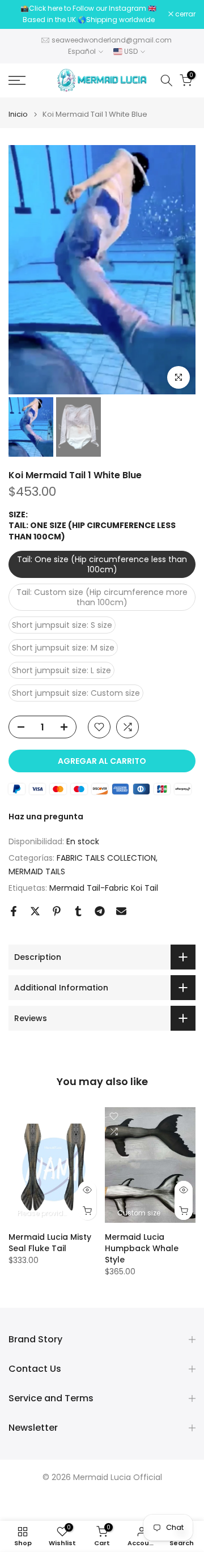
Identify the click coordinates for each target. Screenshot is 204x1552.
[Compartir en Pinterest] (57, 911)
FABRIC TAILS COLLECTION (106, 858)
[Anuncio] (88, 14)
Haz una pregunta (45, 816)
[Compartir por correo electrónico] (121, 911)
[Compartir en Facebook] (13, 911)
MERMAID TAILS (36, 871)
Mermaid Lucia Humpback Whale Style (141, 1249)
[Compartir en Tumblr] (78, 911)
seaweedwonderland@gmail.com (112, 40)
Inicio (18, 114)
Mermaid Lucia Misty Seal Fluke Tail (49, 1243)
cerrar (184, 14)
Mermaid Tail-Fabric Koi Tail (103, 888)
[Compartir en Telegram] (100, 911)
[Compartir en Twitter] (35, 911)
